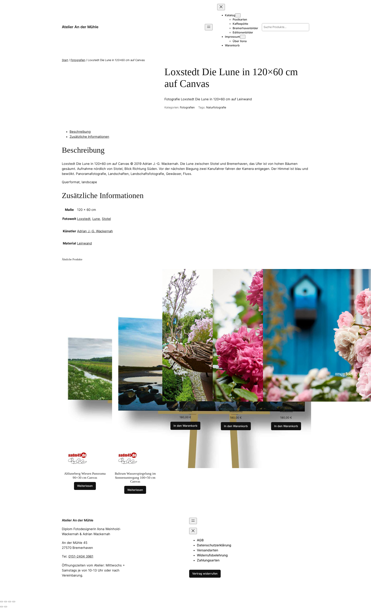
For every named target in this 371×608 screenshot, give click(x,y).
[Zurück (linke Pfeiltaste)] (1, 606)
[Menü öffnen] (209, 27)
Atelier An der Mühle (80, 27)
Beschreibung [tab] (80, 132)
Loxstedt (83, 219)
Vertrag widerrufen (205, 573)
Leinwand (84, 243)
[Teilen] (9, 601)
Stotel (106, 219)
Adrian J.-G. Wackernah (95, 231)
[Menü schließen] (221, 7)
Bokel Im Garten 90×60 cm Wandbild (185, 408)
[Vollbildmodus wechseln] (5, 601)
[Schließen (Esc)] (13, 601)
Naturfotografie (216, 107)
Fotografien (78, 60)
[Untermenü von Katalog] (238, 15)
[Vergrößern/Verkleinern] (1, 601)
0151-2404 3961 (80, 556)
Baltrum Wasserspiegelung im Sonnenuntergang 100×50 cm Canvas (135, 477)
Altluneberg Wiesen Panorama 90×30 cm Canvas (85, 475)
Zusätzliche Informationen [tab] (89, 137)
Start (65, 60)
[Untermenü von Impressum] (242, 37)
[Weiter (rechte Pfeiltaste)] (5, 606)
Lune (96, 219)
